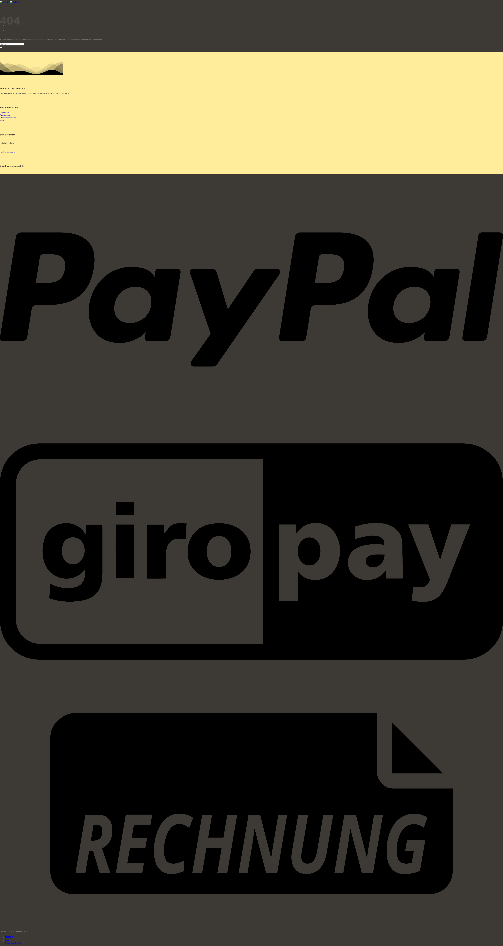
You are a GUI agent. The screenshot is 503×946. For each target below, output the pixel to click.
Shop (7, 940)
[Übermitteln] (1, 47)
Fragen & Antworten (13, 942)
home (9, 936)
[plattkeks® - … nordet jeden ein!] (10, 2)
